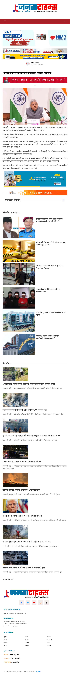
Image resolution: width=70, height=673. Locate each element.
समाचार (5, 640)
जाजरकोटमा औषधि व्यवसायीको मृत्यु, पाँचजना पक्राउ (48, 290)
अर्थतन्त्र (27, 642)
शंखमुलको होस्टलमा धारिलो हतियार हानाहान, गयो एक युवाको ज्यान (50, 244)
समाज (5, 645)
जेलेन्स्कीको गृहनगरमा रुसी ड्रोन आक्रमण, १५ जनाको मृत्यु (25, 410)
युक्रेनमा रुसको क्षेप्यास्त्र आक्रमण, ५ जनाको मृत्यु (21, 490)
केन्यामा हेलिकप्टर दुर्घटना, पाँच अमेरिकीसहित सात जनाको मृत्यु (27, 542)
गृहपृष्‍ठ (5, 637)
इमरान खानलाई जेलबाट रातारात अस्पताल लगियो (22, 462)
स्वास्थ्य (5, 642)
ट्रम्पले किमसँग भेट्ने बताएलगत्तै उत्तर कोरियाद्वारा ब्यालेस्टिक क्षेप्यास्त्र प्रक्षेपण (31, 436)
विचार (26, 637)
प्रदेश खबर (49, 640)
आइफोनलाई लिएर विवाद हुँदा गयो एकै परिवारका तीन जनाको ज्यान (29, 384)
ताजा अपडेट (8, 580)
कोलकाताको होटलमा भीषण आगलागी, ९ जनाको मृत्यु (24, 568)
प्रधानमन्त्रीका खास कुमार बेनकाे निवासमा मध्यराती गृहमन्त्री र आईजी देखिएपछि (49, 220)
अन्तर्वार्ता (49, 637)
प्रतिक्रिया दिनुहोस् (12, 200)
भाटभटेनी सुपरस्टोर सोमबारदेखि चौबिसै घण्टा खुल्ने (50, 314)
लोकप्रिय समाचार (10, 213)
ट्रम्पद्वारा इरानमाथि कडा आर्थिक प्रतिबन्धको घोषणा (22, 516)
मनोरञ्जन (49, 645)
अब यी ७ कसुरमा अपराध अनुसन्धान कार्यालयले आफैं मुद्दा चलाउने (47, 337)
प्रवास (48, 642)
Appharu (38, 671)
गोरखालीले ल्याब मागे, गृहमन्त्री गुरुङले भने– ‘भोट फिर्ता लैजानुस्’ (50, 267)
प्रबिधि (26, 640)
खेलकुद (27, 645)
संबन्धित (6, 363)
